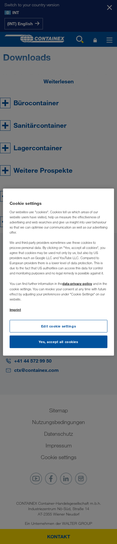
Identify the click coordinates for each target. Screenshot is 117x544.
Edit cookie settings (58, 326)
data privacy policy (77, 283)
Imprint (15, 309)
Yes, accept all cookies (58, 341)
